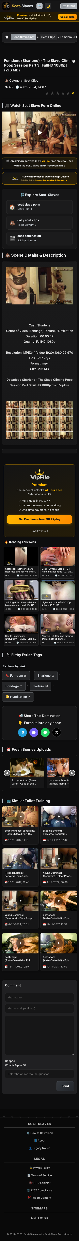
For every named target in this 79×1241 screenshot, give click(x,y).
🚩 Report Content (39, 1197)
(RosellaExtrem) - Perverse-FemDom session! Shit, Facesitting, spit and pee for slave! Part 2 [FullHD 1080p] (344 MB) (20, 874)
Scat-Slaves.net (23, 37)
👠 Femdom (14, 675)
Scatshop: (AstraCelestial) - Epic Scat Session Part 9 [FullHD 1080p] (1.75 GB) (19, 958)
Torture (38, 686)
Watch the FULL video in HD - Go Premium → (39, 165)
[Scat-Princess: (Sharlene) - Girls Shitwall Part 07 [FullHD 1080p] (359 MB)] (20, 816)
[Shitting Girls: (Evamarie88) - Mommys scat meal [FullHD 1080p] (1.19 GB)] (21, 590)
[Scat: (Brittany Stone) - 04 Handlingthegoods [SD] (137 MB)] (58, 556)
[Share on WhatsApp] (45, 732)
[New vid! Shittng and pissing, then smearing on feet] (58, 624)
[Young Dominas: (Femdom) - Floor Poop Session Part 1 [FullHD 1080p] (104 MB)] (20, 901)
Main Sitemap (39, 1217)
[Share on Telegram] (22, 732)
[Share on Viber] (33, 732)
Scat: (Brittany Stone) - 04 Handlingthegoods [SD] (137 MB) (57, 570)
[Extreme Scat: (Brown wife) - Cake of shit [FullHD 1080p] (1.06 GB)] (27, 767)
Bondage (12, 686)
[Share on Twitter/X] (56, 732)
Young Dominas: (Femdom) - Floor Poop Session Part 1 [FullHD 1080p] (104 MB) (18, 916)
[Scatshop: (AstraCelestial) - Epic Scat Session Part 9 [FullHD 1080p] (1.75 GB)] (20, 943)
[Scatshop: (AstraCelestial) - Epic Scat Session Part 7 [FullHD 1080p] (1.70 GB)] (59, 901)
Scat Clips (48, 37)
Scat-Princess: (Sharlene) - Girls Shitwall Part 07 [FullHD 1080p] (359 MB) (20, 832)
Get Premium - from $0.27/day (39, 519)
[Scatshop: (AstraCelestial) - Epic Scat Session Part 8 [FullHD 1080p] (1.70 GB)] (59, 943)
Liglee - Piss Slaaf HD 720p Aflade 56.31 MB (56, 604)
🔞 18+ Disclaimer (39, 1182)
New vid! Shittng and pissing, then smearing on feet (57, 637)
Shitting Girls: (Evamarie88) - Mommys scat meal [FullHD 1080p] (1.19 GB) (20, 604)
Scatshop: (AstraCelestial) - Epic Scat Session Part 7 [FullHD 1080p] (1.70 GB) (58, 916)
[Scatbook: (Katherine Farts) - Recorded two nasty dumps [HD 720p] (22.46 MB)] (21, 556)
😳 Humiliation (16, 697)
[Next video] (72, 773)
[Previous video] (7, 773)
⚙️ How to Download (40, 1133)
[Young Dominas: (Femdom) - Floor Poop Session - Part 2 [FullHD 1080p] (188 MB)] (59, 858)
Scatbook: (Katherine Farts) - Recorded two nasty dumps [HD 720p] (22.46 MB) (20, 570)
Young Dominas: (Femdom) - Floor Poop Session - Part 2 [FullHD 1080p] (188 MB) (57, 874)
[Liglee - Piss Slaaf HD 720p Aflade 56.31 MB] (58, 590)
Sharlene (44, 675)
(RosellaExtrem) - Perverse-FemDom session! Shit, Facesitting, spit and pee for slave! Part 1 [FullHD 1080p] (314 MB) (58, 832)
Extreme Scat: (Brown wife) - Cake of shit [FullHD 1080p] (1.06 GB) (27, 783)
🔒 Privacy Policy (39, 1167)
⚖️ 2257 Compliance (39, 1190)
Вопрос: (10, 1061)
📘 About (39, 1140)
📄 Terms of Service (39, 1175)
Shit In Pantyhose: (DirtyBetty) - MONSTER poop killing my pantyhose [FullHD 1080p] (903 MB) (21, 637)
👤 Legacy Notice (39, 1148)
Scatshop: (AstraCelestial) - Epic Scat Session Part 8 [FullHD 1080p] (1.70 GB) (58, 958)
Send (65, 1086)
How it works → (39, 530)
